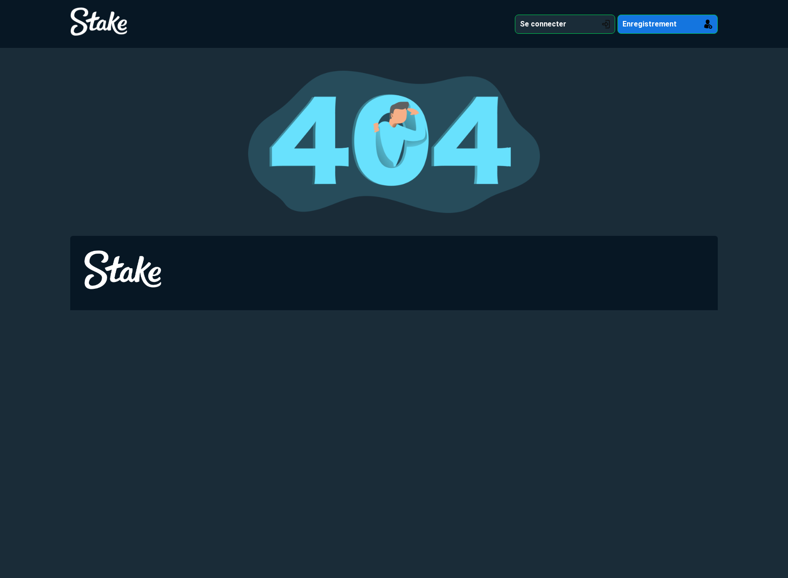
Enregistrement (649, 24)
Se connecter (543, 24)
